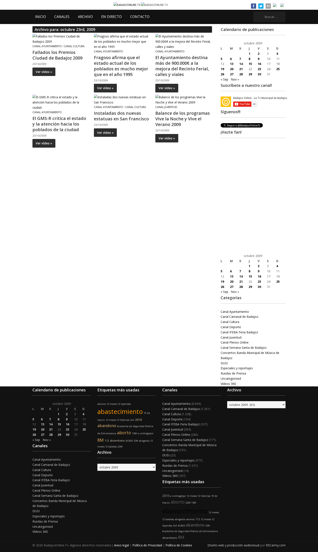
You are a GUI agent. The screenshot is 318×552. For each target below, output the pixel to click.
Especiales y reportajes (237, 368)
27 (231, 74)
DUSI (224, 363)
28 (241, 74)
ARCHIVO (85, 16)
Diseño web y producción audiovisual (233, 545)
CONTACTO (139, 16)
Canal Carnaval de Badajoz (239, 317)
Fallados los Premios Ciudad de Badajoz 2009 (57, 55)
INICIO (40, 16)
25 (278, 69)
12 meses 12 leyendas (118, 403)
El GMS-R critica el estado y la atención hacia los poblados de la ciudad (59, 123)
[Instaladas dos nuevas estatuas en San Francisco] (122, 99)
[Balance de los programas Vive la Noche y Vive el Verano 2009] (183, 99)
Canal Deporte (231, 327)
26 (222, 74)
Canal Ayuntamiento (47, 46)
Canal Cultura (74, 46)
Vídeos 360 (228, 384)
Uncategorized (231, 378)
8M (100, 440)
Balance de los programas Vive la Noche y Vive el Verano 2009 (182, 118)
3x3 (132, 419)
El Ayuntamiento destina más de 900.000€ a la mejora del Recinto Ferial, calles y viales (182, 66)
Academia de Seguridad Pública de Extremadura (190, 531)
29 (250, 74)
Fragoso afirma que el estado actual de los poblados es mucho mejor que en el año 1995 (121, 66)
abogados (144, 440)
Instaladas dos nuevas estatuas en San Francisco (121, 116)
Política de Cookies (178, 545)
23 (259, 69)
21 (241, 69)
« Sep (224, 79)
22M (120, 446)
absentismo (117, 440)
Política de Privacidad (147, 545)
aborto (124, 433)
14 (241, 64)
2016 (138, 420)
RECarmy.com (276, 545)
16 (259, 64)
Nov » (235, 79)
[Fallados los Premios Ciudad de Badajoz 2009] (60, 39)
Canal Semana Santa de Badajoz (244, 347)
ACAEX (129, 440)
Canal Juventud (166, 107)
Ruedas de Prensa (233, 373)
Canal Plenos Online (235, 342)
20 (231, 69)
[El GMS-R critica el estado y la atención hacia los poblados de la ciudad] (60, 102)
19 (222, 69)
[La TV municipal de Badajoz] (127, 4)
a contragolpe (145, 433)
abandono (106, 425)
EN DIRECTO (111, 16)
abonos (101, 403)
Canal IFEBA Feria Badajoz (239, 332)
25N (136, 440)
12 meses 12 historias (117, 419)
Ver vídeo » (44, 72)
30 (259, 74)
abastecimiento (120, 411)
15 (250, 64)
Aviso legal (121, 545)
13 (231, 64)
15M (134, 433)
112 (106, 440)
